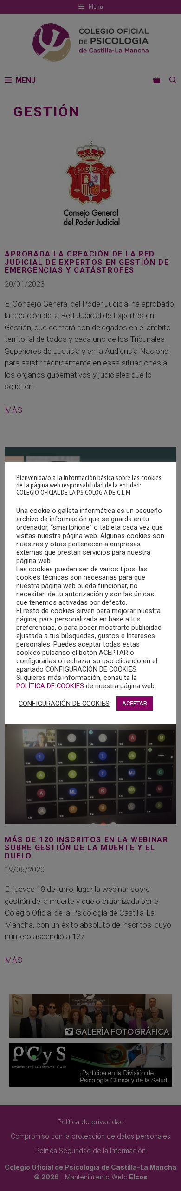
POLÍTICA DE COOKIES (50, 686)
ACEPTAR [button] (134, 703)
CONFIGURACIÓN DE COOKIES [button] (64, 703)
